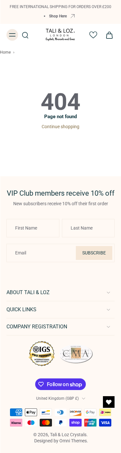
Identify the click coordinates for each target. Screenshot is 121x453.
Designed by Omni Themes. (61, 440)
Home (5, 52)
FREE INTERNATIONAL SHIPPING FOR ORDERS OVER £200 (60, 6)
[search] (25, 34)
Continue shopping (60, 126)
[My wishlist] (93, 35)
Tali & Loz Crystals (68, 434)
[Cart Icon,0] (107, 35)
